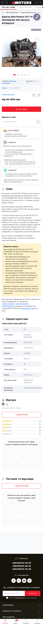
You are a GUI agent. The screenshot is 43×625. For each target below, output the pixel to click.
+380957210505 (22, 304)
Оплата (12, 143)
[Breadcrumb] (3, 12)
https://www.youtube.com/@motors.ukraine (24, 580)
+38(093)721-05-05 (21, 569)
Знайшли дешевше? (8, 94)
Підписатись (32, 593)
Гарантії (12, 170)
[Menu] (3, 3)
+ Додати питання (21, 486)
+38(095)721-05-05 (21, 566)
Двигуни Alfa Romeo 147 (28, 12)
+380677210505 (8, 304)
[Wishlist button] (33, 95)
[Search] (7, 3)
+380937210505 (8, 306)
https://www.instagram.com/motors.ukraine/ (19, 580)
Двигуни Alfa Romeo (12, 12)
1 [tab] (14, 74)
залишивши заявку (28, 309)
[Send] (38, 121)
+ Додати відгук (21, 415)
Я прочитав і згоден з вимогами (23, 598)
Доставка (13, 131)
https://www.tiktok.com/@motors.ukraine (29, 580)
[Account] (40, 3)
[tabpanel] (21, 53)
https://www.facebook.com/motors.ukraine (13, 580)
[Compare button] (39, 95)
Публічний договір (20, 598)
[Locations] (37, 3)
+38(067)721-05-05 (21, 563)
